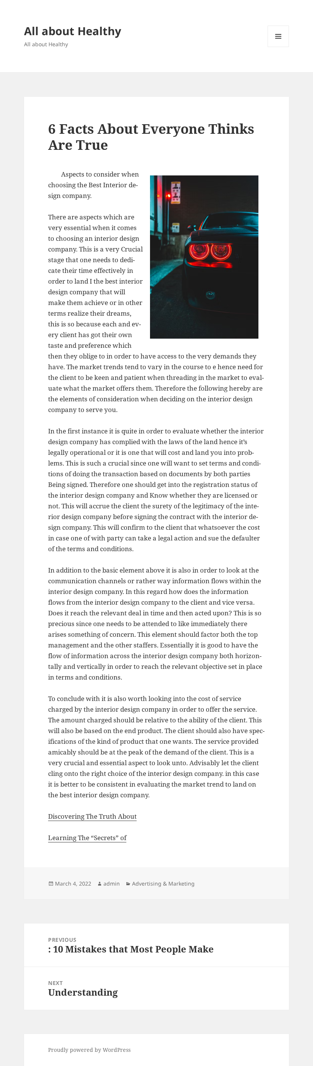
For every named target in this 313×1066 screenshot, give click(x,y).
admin (111, 883)
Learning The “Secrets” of (87, 837)
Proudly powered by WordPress (89, 1049)
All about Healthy (72, 30)
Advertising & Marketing (163, 883)
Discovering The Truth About (92, 816)
